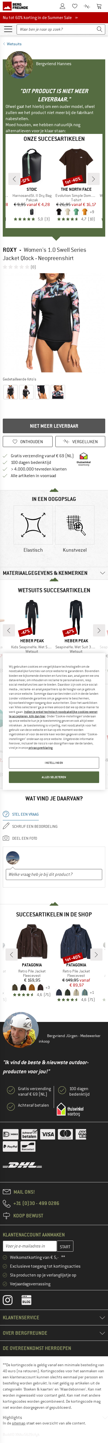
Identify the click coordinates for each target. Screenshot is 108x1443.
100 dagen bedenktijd (31, 462)
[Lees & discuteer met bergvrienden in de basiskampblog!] (31, 1301)
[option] (54, 323)
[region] (54, 721)
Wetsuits (14, 43)
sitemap (18, 1423)
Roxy (10, 249)
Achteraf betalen (33, 1105)
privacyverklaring (41, 748)
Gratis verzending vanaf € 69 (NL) (42, 456)
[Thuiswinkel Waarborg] (70, 1109)
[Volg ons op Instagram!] (12, 1301)
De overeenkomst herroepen (37, 1348)
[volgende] (94, 179)
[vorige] (14, 179)
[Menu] (8, 28)
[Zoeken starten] (99, 29)
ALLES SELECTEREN (54, 777)
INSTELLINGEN (54, 762)
